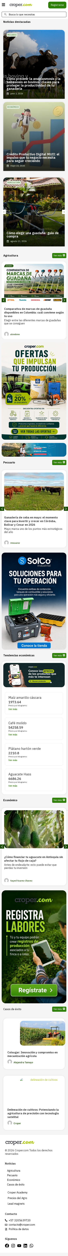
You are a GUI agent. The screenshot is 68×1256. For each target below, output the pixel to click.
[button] (4, 212)
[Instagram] (13, 1246)
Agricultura (13, 1170)
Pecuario (12, 1175)
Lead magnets (16, 1203)
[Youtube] (19, 1246)
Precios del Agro (17, 1198)
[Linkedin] (25, 1246)
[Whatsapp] (31, 1246)
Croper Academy (18, 1192)
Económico (13, 1180)
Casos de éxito (12, 1009)
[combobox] (34, 14)
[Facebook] (7, 1246)
